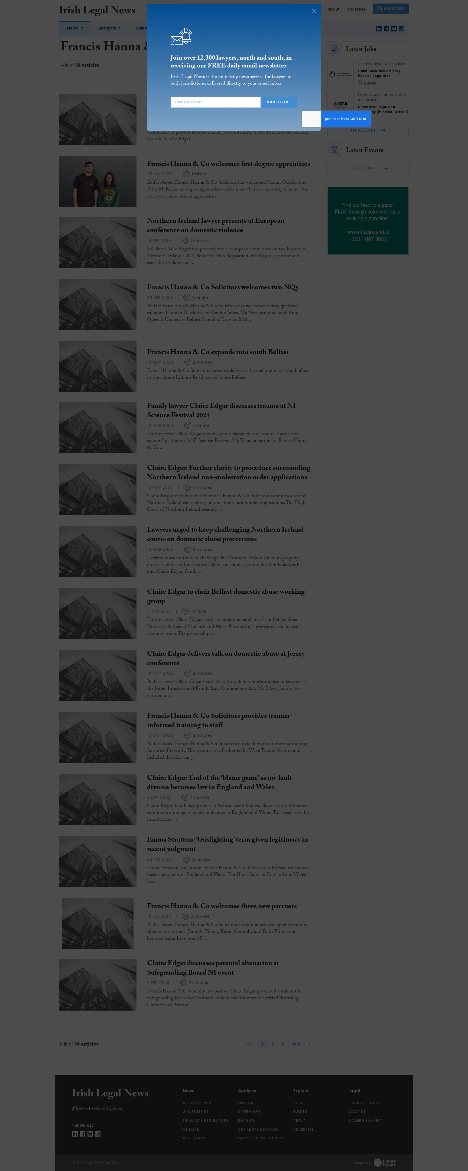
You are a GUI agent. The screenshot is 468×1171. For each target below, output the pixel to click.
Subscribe (279, 105)
